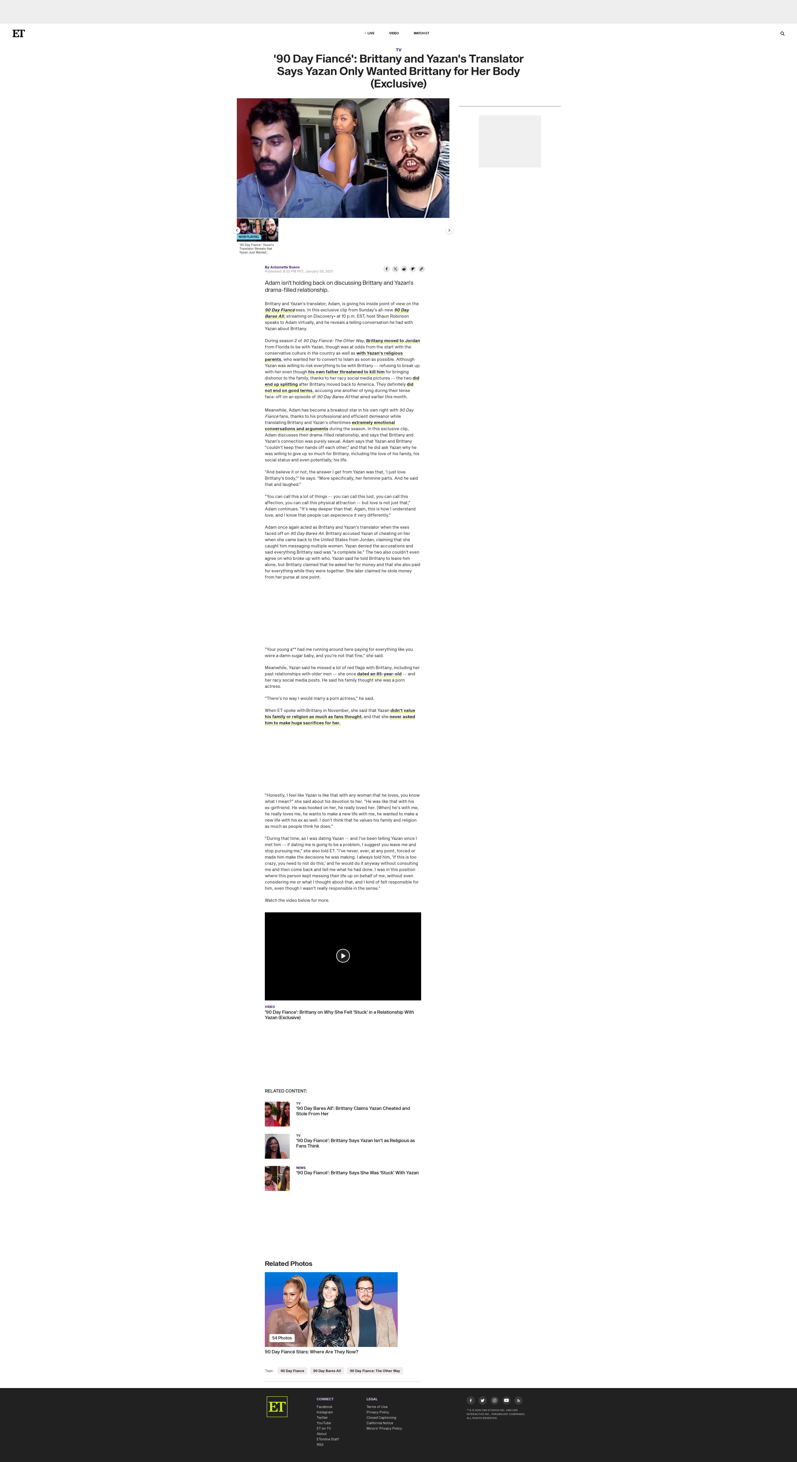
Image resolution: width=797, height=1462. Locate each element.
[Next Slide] (449, 230)
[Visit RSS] (518, 1401)
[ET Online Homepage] (18, 33)
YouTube (324, 1423)
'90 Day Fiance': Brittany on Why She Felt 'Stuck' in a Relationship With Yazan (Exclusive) (339, 1015)
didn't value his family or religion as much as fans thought (340, 714)
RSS (320, 1444)
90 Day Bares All (327, 1371)
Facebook (324, 1406)
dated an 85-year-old (379, 674)
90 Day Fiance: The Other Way (375, 1371)
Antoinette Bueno (285, 267)
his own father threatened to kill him (346, 372)
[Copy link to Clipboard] (421, 269)
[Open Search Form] (782, 34)
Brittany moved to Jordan (393, 341)
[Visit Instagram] (494, 1401)
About (322, 1433)
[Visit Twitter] (482, 1401)
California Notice (380, 1423)
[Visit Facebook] (471, 1401)
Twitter (322, 1417)
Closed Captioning (381, 1417)
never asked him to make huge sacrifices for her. (340, 720)
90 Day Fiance (292, 1371)
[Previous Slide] (236, 230)
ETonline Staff (328, 1439)
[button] (343, 956)
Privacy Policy (378, 1412)
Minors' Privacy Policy (384, 1428)
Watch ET (422, 33)
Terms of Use (377, 1406)
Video (394, 33)
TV (398, 50)
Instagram (325, 1412)
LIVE (371, 33)
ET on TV (324, 1428)
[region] (343, 158)
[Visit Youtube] (506, 1400)
